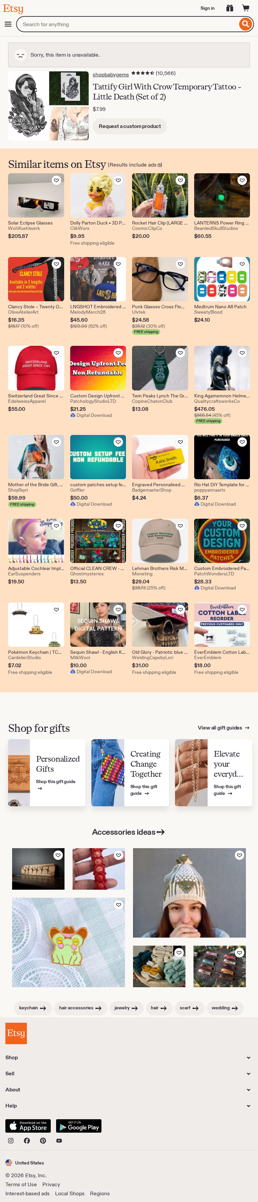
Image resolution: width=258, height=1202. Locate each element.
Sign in (208, 8)
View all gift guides (220, 727)
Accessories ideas (124, 831)
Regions (100, 1193)
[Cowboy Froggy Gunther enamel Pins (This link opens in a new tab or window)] (68, 942)
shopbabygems (111, 74)
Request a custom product (130, 126)
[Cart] (246, 8)
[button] (24, 1162)
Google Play (78, 1126)
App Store (28, 1126)
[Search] (246, 24)
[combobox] (127, 24)
